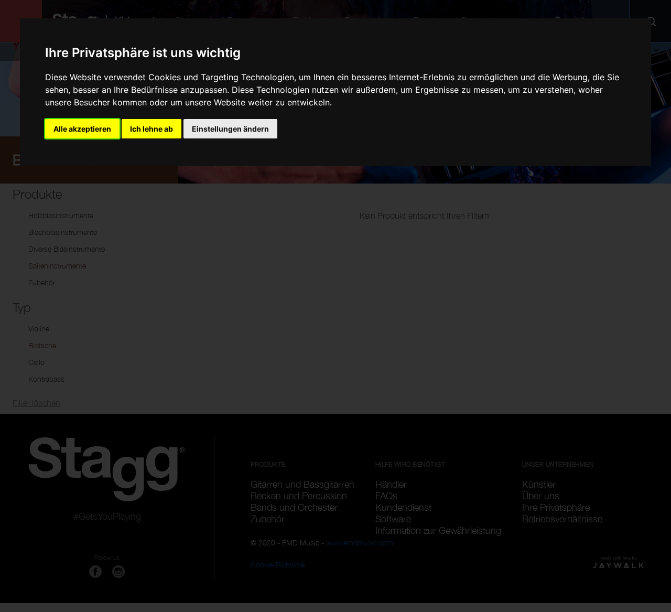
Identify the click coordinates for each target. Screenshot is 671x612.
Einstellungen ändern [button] (230, 128)
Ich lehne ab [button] (151, 128)
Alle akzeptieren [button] (82, 128)
